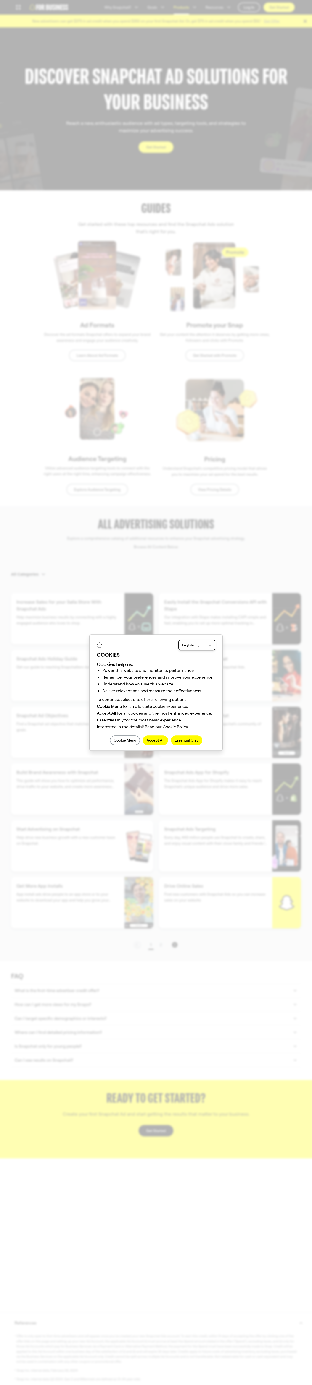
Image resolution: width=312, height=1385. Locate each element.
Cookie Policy (175, 726)
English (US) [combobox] (190, 645)
